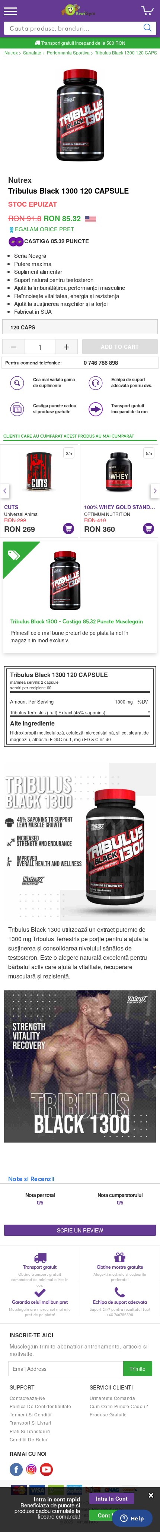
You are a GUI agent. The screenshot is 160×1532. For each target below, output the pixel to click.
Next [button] (155, 490)
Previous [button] (4, 490)
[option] (39, 491)
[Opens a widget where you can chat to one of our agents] (132, 1519)
